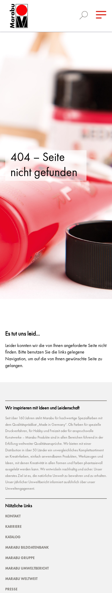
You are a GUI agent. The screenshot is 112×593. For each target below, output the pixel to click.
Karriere (13, 526)
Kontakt (13, 516)
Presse (11, 589)
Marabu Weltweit (21, 578)
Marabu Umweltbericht (27, 568)
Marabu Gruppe (20, 557)
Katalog (13, 537)
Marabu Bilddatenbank (27, 547)
